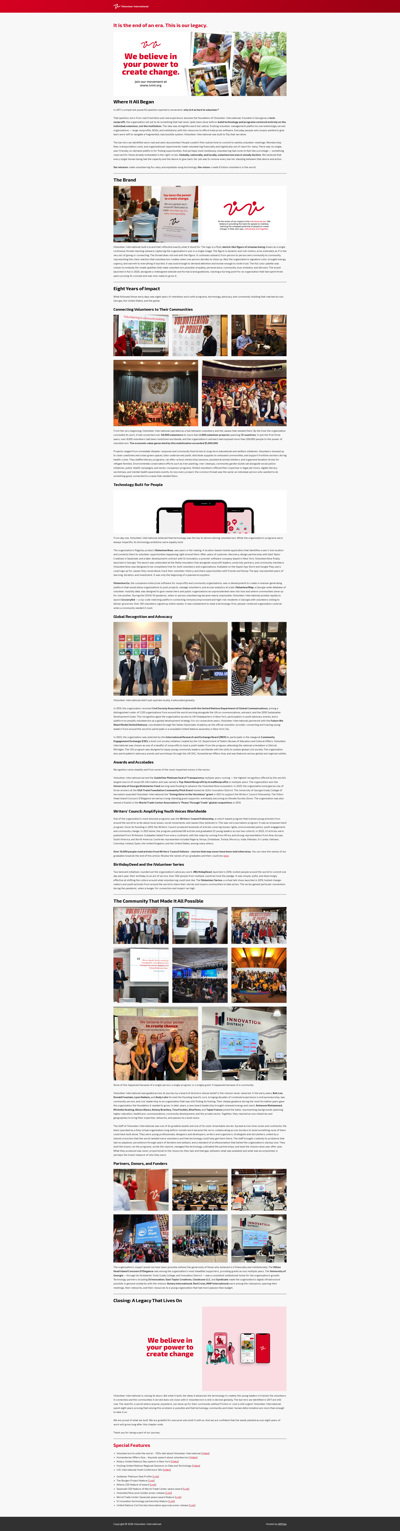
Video (205, 1453)
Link (155, 1476)
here (226, 855)
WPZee (282, 1523)
